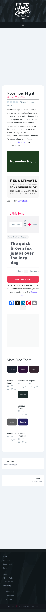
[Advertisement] (23, 56)
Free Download (23, 279)
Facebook (10, 596)
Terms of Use (8, 582)
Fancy (9, 105)
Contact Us (7, 568)
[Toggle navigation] (23, 25)
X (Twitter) (10, 592)
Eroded (31, 102)
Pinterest (9, 599)
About (5, 574)
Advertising (7, 586)
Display (23, 102)
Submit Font (7, 564)
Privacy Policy (8, 578)
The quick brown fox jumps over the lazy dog (22, 253)
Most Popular (8, 560)
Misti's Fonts (23, 201)
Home (5, 556)
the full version (21, 142)
